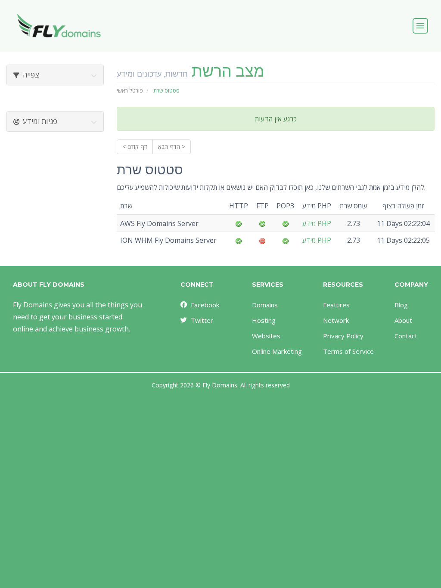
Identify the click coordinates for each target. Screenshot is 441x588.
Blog (401, 304)
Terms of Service (348, 351)
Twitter (202, 320)
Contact (405, 335)
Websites (266, 335)
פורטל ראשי (130, 90)
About (403, 320)
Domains (265, 304)
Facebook (205, 304)
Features (336, 304)
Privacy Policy (343, 335)
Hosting (264, 320)
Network (336, 320)
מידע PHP (316, 223)
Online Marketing (277, 351)
